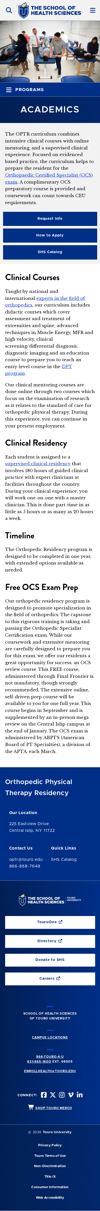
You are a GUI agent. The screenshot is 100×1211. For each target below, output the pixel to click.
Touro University (57, 1132)
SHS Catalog (32, 253)
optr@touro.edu (26, 859)
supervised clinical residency (38, 463)
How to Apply (50, 235)
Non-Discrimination (50, 1166)
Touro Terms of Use (50, 1156)
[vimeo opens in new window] (70, 1095)
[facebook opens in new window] (43, 1095)
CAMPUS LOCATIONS (50, 1037)
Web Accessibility (50, 1197)
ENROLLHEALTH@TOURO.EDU (50, 1071)
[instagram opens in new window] (61, 1095)
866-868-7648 (25, 866)
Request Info (50, 219)
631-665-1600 (39, 1061)
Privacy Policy (50, 1145)
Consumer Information (49, 1187)
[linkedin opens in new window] (79, 1095)
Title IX (50, 1176)
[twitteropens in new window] (52, 1095)
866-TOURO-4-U (50, 1056)
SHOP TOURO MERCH (53, 1108)
